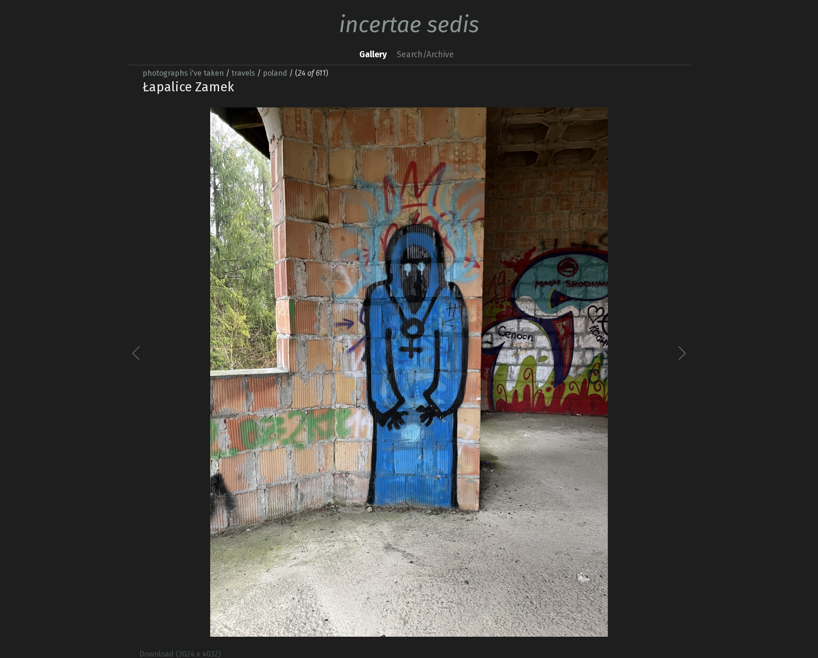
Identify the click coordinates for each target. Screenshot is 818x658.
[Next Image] (545, 372)
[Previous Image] (273, 372)
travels (243, 73)
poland (275, 73)
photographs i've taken (183, 73)
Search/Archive (425, 55)
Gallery (373, 55)
